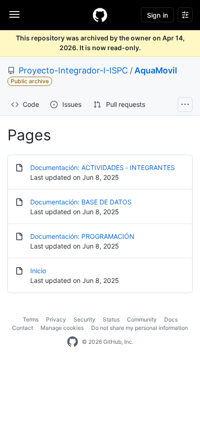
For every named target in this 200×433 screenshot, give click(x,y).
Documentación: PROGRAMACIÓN (82, 236)
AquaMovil (155, 70)
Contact (22, 327)
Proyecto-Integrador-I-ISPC (73, 70)
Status (111, 319)
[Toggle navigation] (14, 14)
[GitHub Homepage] (72, 342)
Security (84, 319)
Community (142, 319)
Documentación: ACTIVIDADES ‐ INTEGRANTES (102, 167)
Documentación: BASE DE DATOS (81, 202)
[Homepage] (100, 14)
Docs (171, 319)
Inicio (38, 271)
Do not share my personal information (139, 327)
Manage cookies (62, 327)
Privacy (56, 319)
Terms (31, 319)
